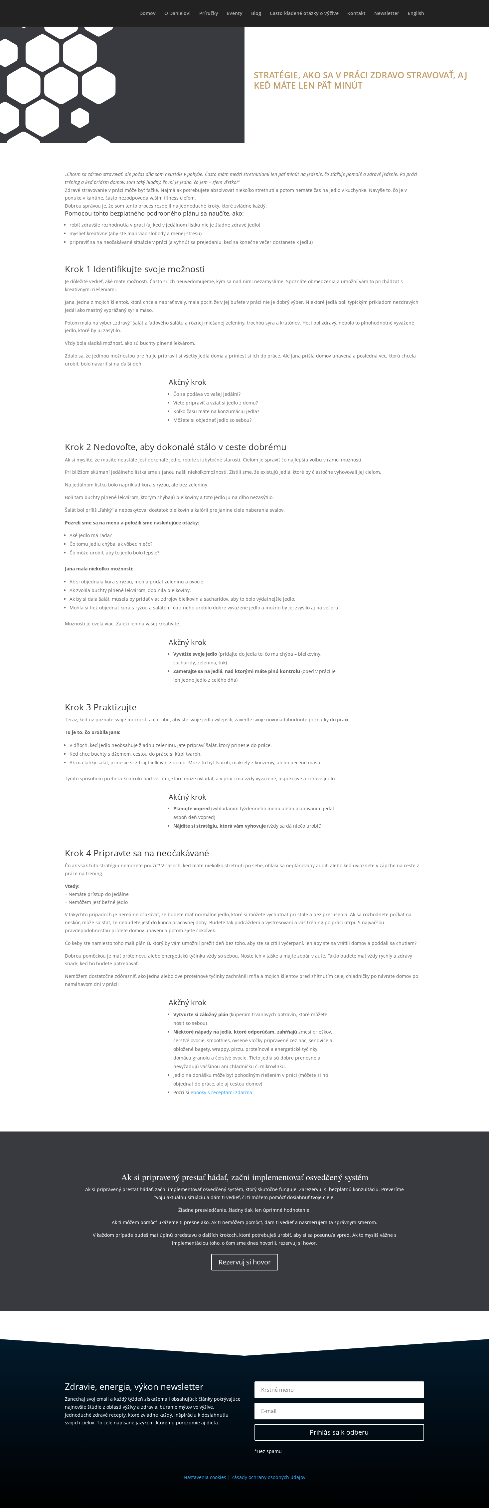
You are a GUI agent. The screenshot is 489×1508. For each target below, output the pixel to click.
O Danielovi (177, 13)
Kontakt (356, 13)
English (416, 13)
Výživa (318, 98)
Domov (147, 13)
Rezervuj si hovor (245, 1261)
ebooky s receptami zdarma (221, 1092)
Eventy (235, 13)
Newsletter (386, 13)
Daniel (268, 98)
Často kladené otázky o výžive (304, 13)
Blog (256, 13)
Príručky (208, 13)
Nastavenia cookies (205, 1477)
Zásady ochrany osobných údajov (268, 1477)
